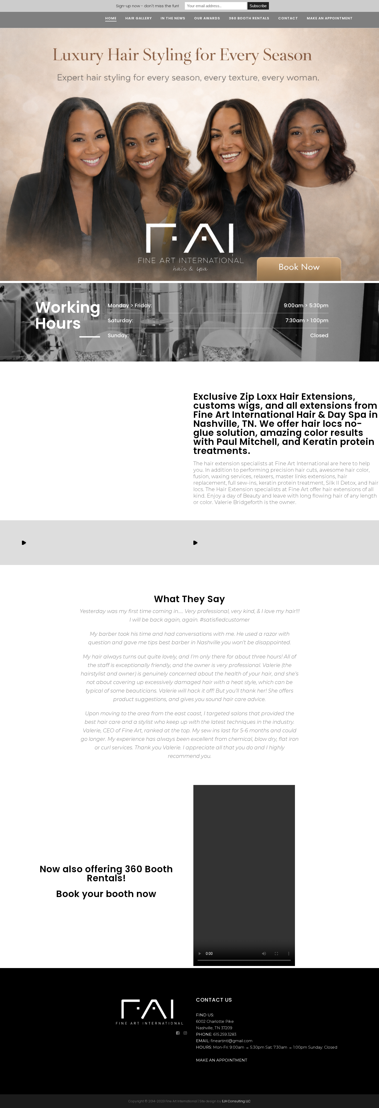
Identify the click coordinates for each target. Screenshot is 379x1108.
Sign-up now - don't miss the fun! (147, 6)
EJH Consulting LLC (236, 1101)
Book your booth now (106, 893)
